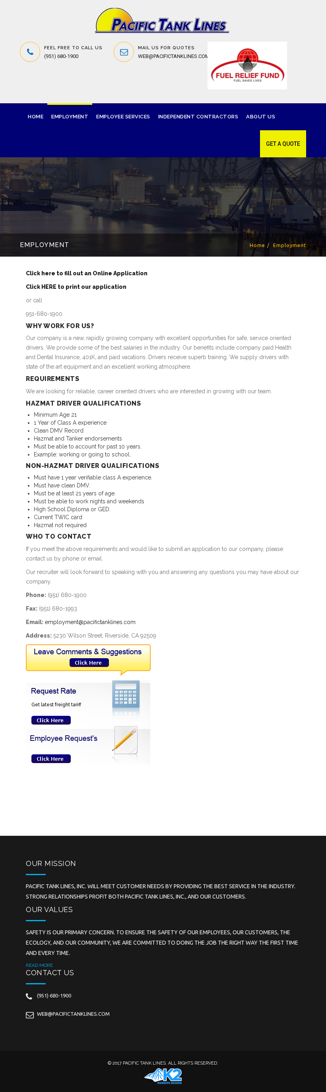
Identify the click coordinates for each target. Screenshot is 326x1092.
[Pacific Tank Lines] (163, 21)
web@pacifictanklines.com (174, 56)
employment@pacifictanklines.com (90, 622)
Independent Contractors (198, 117)
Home (35, 117)
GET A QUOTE (283, 144)
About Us (260, 117)
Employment (69, 117)
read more (39, 965)
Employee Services (123, 117)
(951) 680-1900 (61, 56)
